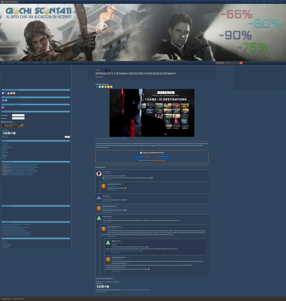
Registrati (5, 241)
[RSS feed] (14, 93)
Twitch (257, 1)
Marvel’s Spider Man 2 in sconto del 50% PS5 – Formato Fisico (17, 232)
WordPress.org (6, 247)
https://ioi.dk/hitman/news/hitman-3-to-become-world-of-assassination (124, 250)
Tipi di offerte (21, 62)
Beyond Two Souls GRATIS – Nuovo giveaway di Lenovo (24, 170)
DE (13, 147)
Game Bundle (36, 62)
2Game (3, 153)
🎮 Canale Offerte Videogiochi (143, 156)
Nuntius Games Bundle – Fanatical (11, 226)
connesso (103, 281)
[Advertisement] (259, 78)
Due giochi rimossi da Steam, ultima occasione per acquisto (25, 167)
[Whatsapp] (102, 86)
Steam (107, 70)
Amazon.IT (4, 146)
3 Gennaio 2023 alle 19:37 (108, 173)
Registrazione (5, 136)
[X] (96, 86)
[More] (111, 86)
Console (44, 62)
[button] (97, 287)
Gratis (29, 62)
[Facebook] (3, 93)
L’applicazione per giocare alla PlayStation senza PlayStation (25, 164)
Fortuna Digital (5, 152)
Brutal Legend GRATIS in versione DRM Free (13, 229)
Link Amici (263, 1)
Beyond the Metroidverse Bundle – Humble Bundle (14, 230)
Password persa (5, 137)
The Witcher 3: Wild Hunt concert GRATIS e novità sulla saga (17, 235)
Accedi (4, 242)
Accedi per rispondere (107, 179)
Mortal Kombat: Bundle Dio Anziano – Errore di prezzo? (24, 171)
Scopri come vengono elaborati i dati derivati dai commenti (135, 289)
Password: (3, 118)
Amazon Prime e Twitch (159, 160)
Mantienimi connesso (8, 122)
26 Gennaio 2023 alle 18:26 (117, 259)
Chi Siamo (243, 1)
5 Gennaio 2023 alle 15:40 (107, 208)
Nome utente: (4, 115)
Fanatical (4, 150)
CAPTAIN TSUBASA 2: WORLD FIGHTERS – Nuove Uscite (16, 233)
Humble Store (5, 145)
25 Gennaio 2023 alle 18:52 (108, 218)
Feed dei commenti (7, 245)
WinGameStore (5, 155)
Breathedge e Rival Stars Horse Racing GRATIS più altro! (16, 227)
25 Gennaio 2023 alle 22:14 (112, 228)
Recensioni (250, 1)
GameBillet (4, 156)
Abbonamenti (10, 62)
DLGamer (4, 158)
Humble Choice (5, 143)
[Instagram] (8, 93)
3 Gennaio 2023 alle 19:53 (112, 186)
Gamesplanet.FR (5, 147)
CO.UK (9, 146)
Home (3, 62)
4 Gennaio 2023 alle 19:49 (107, 197)
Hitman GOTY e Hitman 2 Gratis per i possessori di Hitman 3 (110, 138)
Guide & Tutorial (53, 62)
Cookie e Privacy (272, 1)
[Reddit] (105, 86)
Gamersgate (4, 149)
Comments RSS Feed (100, 291)
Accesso (67, 137)
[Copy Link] (108, 86)
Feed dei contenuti (7, 244)
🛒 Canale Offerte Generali (161, 156)
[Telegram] (99, 86)
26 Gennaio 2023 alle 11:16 (117, 242)
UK (11, 147)
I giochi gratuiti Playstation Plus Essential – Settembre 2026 (17, 224)
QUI (108, 147)
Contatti (280, 1)
